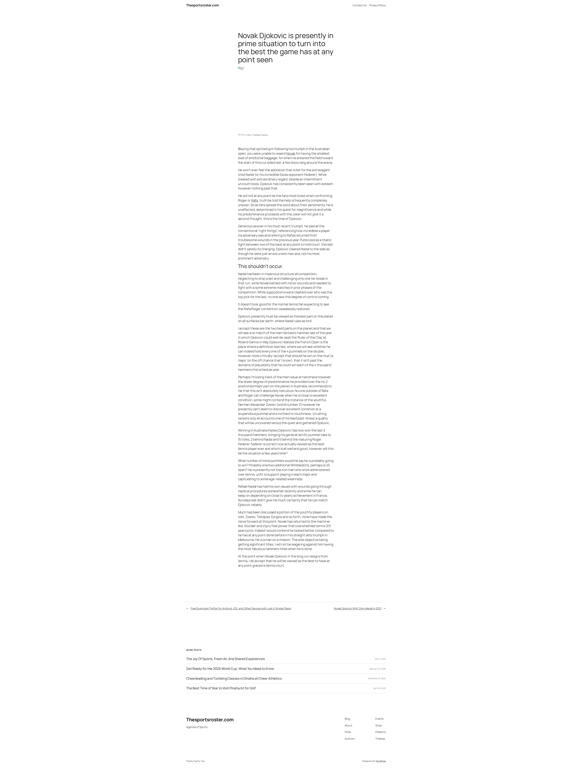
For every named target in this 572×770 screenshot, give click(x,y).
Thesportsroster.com (202, 5)
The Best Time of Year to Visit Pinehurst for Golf (221, 688)
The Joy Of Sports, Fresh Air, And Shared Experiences (225, 659)
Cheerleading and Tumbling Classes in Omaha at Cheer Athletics (234, 678)
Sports (265, 134)
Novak (290, 153)
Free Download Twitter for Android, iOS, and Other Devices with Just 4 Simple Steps (241, 608)
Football (257, 134)
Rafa (254, 200)
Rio (249, 134)
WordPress (381, 761)
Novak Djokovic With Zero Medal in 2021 (357, 608)
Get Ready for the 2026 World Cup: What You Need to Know (230, 669)
